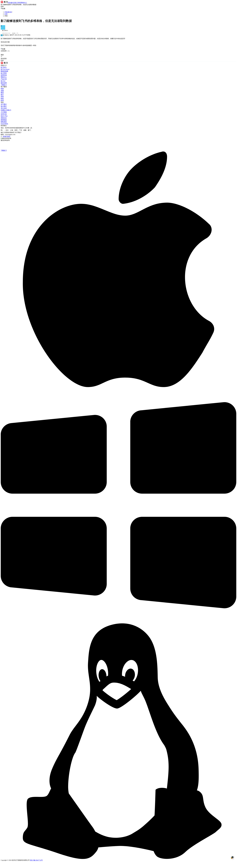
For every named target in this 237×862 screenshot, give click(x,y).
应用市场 (4, 75)
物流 (2, 92)
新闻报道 (4, 120)
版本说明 (4, 83)
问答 (5, 14)
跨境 (2, 100)
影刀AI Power (5, 69)
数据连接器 (4, 71)
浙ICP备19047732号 (36, 860)
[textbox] (118, 39)
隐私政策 (4, 122)
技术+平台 (4, 116)
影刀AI (3, 81)
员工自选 (4, 108)
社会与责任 (4, 123)
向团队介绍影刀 (6, 110)
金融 (2, 90)
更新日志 (4, 118)
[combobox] (9, 53)
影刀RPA (4, 67)
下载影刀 (4, 85)
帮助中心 (4, 77)
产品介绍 (4, 79)
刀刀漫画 (4, 112)
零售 (2, 96)
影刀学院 (4, 73)
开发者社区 (8, 12)
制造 (2, 98)
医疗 (2, 94)
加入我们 (4, 106)
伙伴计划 (4, 114)
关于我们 (4, 104)
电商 (2, 88)
